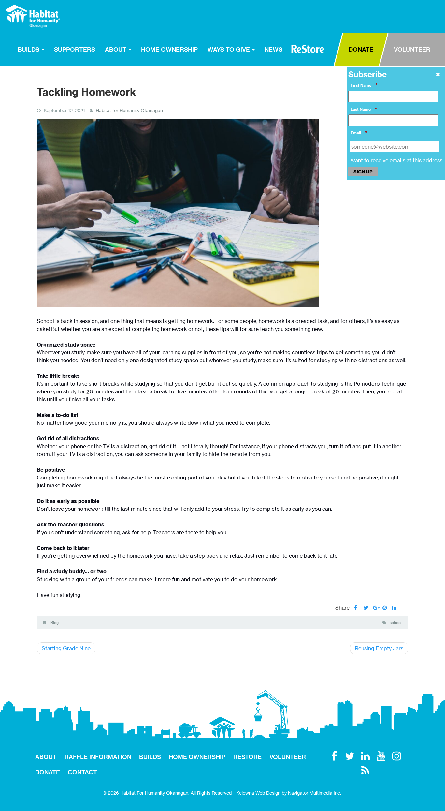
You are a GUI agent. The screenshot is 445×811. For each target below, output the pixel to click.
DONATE (361, 49)
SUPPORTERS (74, 49)
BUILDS (29, 49)
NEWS (273, 49)
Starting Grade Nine (66, 648)
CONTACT (82, 772)
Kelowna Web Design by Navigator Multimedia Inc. (288, 793)
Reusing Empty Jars (379, 648)
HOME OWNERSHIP (169, 49)
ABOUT (116, 49)
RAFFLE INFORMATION (98, 756)
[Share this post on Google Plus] (375, 608)
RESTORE (308, 49)
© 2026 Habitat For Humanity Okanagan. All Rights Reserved (167, 793)
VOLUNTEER (412, 49)
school (396, 622)
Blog (54, 622)
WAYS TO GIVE (229, 49)
